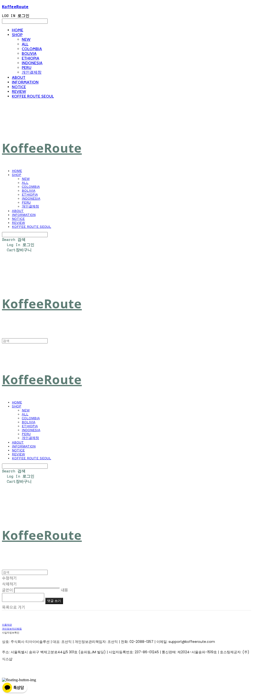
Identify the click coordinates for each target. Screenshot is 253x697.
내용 (64, 590)
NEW (26, 39)
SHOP (17, 34)
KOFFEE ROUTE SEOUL (33, 96)
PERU (26, 67)
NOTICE (19, 86)
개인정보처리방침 (12, 629)
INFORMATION (25, 82)
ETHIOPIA (30, 58)
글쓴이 (7, 590)
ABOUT (18, 77)
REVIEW (19, 91)
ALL (25, 44)
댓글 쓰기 (54, 600)
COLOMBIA (32, 48)
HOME (17, 30)
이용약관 (7, 625)
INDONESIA (32, 63)
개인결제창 (32, 72)
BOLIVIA (29, 53)
